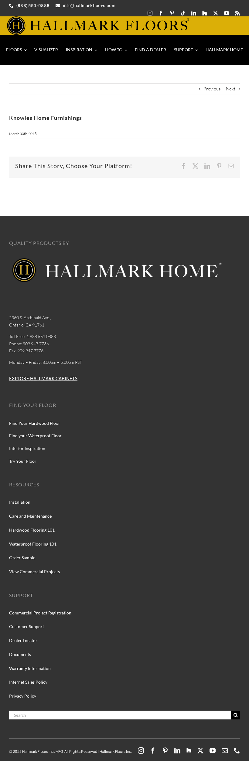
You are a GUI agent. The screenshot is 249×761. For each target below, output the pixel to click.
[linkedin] (193, 13)
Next (230, 89)
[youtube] (226, 13)
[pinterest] (171, 13)
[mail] (225, 751)
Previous (211, 89)
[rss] (237, 13)
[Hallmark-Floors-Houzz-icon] (204, 13)
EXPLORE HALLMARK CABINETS (43, 378)
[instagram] (150, 13)
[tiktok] (182, 13)
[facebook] (161, 13)
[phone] (237, 751)
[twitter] (215, 13)
